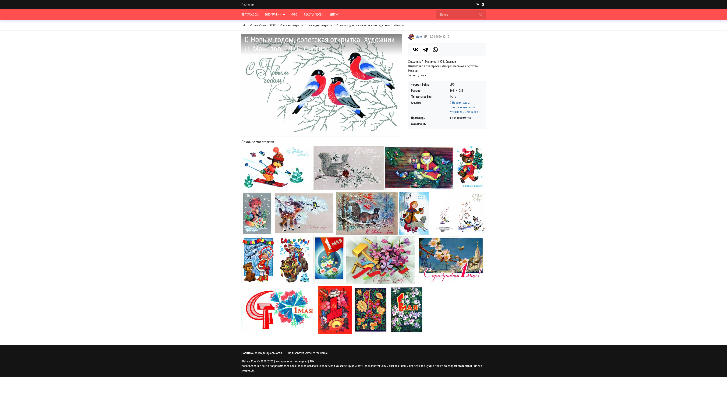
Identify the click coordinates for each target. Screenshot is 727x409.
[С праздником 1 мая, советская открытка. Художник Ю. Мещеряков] (278, 310)
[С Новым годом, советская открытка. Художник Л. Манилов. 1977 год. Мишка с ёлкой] (471, 168)
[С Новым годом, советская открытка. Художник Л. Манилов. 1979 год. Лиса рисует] (256, 213)
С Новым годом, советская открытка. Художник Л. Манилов (464, 107)
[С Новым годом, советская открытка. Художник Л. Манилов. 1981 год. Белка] (367, 213)
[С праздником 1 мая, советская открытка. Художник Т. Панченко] (380, 260)
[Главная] (244, 25)
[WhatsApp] (435, 49)
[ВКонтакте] (415, 49)
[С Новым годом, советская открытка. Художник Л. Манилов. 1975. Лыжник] (276, 168)
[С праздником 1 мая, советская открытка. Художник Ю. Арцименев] (335, 310)
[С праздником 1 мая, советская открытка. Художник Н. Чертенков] (451, 260)
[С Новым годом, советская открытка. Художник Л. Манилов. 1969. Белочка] (349, 168)
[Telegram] (425, 49)
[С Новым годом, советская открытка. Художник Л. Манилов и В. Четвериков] (258, 260)
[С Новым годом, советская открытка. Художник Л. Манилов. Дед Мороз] (420, 168)
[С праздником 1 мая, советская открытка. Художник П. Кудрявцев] (329, 260)
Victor (419, 36)
